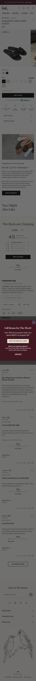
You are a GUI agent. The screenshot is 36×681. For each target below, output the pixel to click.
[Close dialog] (33, 322)
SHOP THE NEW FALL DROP (18, 341)
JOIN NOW (18, 354)
